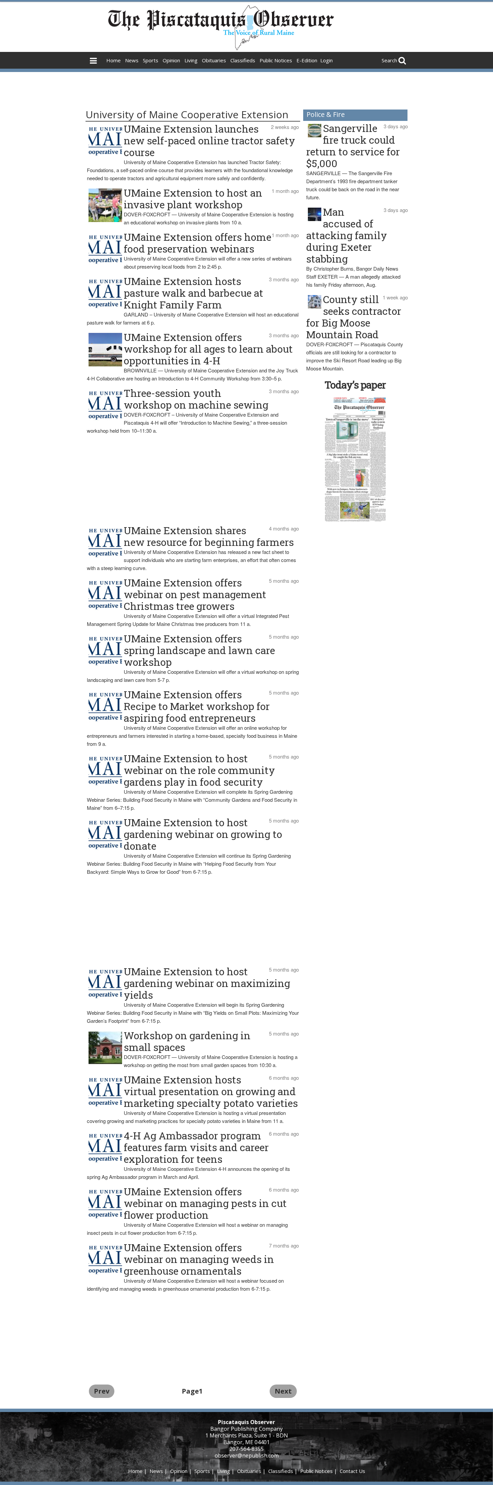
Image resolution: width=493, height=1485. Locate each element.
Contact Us (352, 1471)
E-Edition (306, 60)
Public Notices (276, 60)
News (132, 60)
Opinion (171, 60)
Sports (150, 60)
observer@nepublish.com (247, 1455)
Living (191, 60)
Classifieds (242, 60)
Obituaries (214, 60)
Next (283, 1391)
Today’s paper (355, 384)
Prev (101, 1391)
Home (113, 60)
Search (389, 60)
